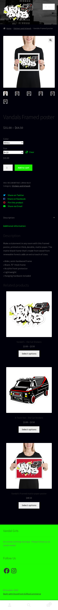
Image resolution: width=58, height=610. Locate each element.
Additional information (14, 226)
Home (8, 28)
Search (29, 605)
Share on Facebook (16, 198)
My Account (9, 605)
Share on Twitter (16, 195)
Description (8, 217)
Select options (29, 353)
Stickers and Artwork (22, 28)
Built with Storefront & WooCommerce (22, 593)
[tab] (29, 218)
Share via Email (15, 206)
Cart (45, 603)
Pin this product (15, 202)
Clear (31, 152)
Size (5, 148)
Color (6, 138)
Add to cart (23, 167)
